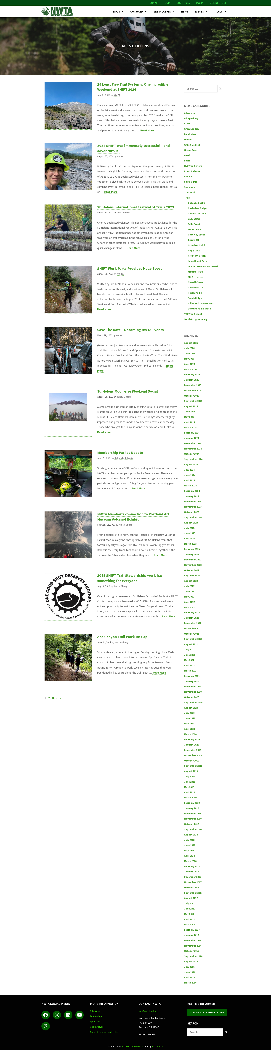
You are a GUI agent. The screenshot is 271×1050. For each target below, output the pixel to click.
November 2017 (193, 882)
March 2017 (190, 924)
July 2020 (189, 712)
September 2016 (193, 956)
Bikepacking (191, 118)
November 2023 (193, 506)
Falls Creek (194, 224)
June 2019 (189, 781)
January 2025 (191, 437)
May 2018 (189, 850)
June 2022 (189, 591)
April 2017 (189, 919)
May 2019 (189, 787)
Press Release (192, 171)
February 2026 (192, 374)
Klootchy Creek (197, 255)
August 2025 (191, 406)
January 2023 (191, 554)
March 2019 (190, 797)
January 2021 (191, 681)
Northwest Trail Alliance (132, 1046)
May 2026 (189, 358)
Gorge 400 (193, 239)
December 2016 (192, 940)
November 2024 (193, 448)
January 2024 (191, 496)
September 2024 (193, 459)
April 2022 (189, 601)
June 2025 (189, 411)
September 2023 (193, 517)
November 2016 (193, 945)
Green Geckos (192, 144)
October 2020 (191, 697)
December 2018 (192, 813)
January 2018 (191, 871)
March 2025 (190, 427)
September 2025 (193, 400)
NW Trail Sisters (193, 165)
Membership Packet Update (120, 452)
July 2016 (189, 966)
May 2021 (189, 660)
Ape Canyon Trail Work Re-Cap (122, 636)
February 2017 (192, 929)
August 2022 (191, 580)
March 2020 (190, 734)
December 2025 (192, 385)
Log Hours (183, 2)
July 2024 (189, 469)
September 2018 (193, 829)
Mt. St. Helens (196, 276)
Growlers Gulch (196, 245)
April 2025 (189, 422)
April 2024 (189, 480)
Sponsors (189, 187)
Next (56, 698)
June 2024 (189, 475)
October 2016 (191, 950)
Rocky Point (195, 292)
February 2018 (192, 866)
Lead (187, 155)
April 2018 (189, 855)
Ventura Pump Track (199, 308)
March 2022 (190, 607)
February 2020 (192, 739)
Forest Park (194, 229)
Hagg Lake (194, 250)
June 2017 (189, 908)
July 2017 (189, 903)
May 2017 (189, 913)
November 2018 (193, 818)
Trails (218, 11)
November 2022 (193, 564)
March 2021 (190, 670)
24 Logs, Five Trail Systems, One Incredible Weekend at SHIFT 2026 (132, 87)
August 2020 (191, 707)
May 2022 (189, 596)
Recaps (188, 176)
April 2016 (189, 977)
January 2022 (191, 617)
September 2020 (193, 702)
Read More (147, 130)
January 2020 (191, 744)
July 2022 (189, 586)
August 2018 (191, 834)
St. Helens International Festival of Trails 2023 (135, 207)
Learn (187, 160)
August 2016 (191, 961)
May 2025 (189, 416)
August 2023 (191, 522)
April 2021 (189, 665)
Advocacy (189, 113)
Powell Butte (195, 287)
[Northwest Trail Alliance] (57, 11)
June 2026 (189, 353)
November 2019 (193, 755)
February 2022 (192, 612)
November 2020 (193, 691)
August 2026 (191, 342)
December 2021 (192, 623)
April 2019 (189, 792)
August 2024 (191, 464)
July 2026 (189, 348)
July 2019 (189, 776)
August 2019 (191, 771)
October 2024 (191, 453)
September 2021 (193, 638)
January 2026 (191, 379)
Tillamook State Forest (201, 303)
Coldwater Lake (197, 213)
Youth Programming (195, 319)
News (184, 11)
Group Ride (190, 149)
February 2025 (192, 432)
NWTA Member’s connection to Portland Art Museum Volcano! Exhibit (133, 517)
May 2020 (189, 723)
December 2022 (192, 559)
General (188, 139)
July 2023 (189, 527)
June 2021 (189, 654)
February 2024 (192, 490)
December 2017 (192, 876)
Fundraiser (190, 134)
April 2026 (189, 363)
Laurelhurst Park (197, 261)
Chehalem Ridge (197, 208)
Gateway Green (196, 234)
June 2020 (189, 718)
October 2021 (191, 633)
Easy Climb (194, 218)
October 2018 (191, 823)
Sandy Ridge (195, 298)
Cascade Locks (196, 202)
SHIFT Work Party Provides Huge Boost (129, 268)
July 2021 (189, 649)
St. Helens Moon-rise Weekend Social (127, 391)
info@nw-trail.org (148, 1010)
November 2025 (193, 390)
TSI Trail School (193, 313)
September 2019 (193, 765)
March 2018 (190, 861)
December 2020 (192, 686)
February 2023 (192, 549)
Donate (154, 2)
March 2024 (190, 485)
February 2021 (192, 675)
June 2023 (189, 533)
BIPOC (187, 123)
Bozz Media (157, 1046)
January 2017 (191, 935)
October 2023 (191, 512)
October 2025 (191, 395)
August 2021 (191, 644)
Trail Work (190, 192)
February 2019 (192, 802)
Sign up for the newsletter (207, 1012)
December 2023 (192, 501)
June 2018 (189, 845)
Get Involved (162, 11)
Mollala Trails (195, 271)
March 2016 (190, 982)
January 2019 (191, 808)
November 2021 (193, 628)
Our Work (136, 11)
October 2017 (191, 887)
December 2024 (192, 443)
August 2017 (191, 897)
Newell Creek (195, 282)
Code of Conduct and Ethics (104, 1032)
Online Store (218, 2)
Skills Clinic (190, 181)
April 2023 (189, 538)
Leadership (96, 1016)
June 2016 (189, 972)
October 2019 (191, 760)
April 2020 (189, 728)
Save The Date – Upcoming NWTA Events (130, 329)
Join (168, 2)
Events (199, 11)
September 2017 (193, 892)
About (116, 11)
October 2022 (191, 570)
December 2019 (192, 749)
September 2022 (193, 575)
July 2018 (189, 839)
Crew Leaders (191, 128)
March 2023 (190, 543)
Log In (200, 2)
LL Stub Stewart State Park (203, 266)
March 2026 (190, 369)
